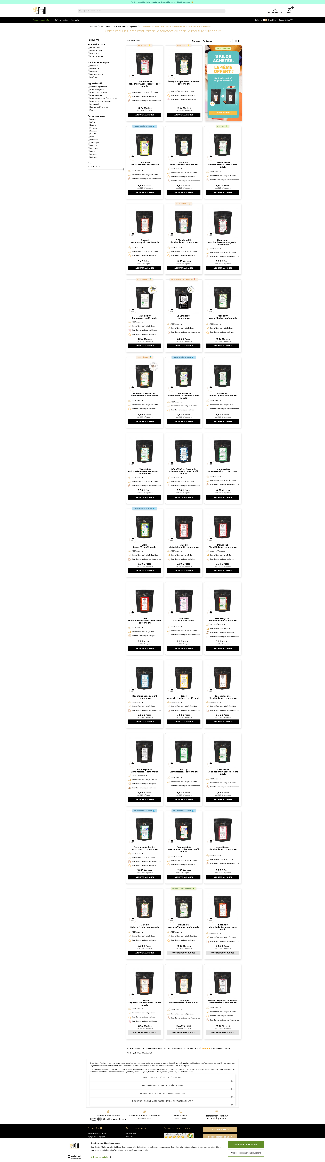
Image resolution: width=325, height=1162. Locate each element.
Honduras (94, 134)
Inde (92, 137)
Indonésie (94, 139)
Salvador (94, 157)
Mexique (93, 145)
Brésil (92, 122)
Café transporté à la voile (100, 101)
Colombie (94, 128)
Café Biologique (97, 89)
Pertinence (217, 41)
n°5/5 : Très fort (96, 56)
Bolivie (93, 119)
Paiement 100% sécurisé (108, 1115)
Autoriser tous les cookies (246, 1144)
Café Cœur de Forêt (98, 92)
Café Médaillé (96, 95)
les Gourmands (96, 74)
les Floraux (94, 68)
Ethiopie (93, 131)
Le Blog (273, 20)
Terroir (93, 110)
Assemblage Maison (98, 86)
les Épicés (94, 77)
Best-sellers (75, 20)
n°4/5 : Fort (94, 53)
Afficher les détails (99, 1157)
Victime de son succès (183, 953)
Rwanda (93, 154)
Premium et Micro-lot (99, 107)
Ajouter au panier (144, 115)
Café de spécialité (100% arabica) (104, 98)
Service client (180, 1115)
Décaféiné (94, 104)
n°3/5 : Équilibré (96, 50)
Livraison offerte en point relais (144, 1115)
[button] (220, 1129)
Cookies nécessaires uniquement (246, 1153)
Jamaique (94, 142)
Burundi (93, 125)
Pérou (92, 151)
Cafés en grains (61, 20)
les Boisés (94, 65)
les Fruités (94, 71)
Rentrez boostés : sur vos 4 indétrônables (160, 2)
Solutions (261, 20)
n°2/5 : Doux (95, 47)
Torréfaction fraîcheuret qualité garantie (217, 1117)
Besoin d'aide (285, 20)
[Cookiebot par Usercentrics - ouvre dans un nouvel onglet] (74, 1157)
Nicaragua (94, 148)
